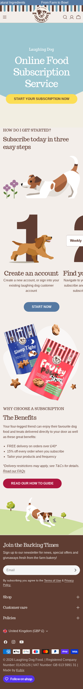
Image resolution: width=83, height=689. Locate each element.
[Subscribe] (75, 570)
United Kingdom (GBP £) (26, 631)
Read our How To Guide (32, 483)
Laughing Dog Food (28, 659)
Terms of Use (52, 580)
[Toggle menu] (5, 17)
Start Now (41, 307)
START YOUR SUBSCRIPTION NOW (41, 99)
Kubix (20, 670)
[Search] (65, 17)
